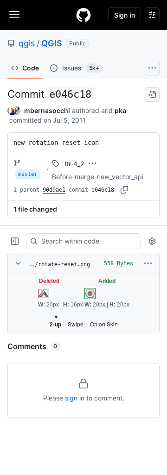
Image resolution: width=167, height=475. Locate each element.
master (28, 174)
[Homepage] (83, 14)
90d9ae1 (54, 190)
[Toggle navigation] (14, 14)
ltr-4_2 (74, 164)
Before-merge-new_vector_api (97, 177)
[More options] (148, 263)
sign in (74, 398)
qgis (27, 43)
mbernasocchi (47, 110)
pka (120, 110)
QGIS (51, 43)
